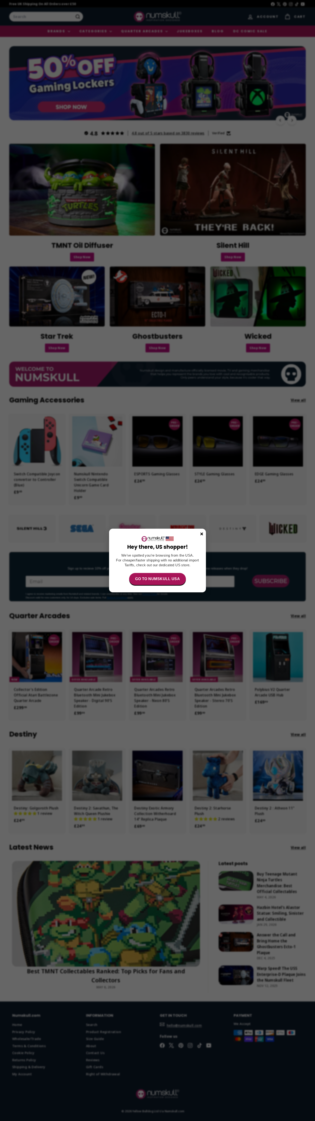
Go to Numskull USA (157, 579)
